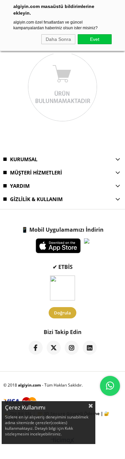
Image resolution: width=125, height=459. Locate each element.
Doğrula (62, 313)
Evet (94, 39)
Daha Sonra (58, 39)
